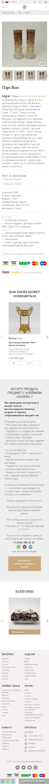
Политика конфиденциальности (34, 713)
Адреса (30, 732)
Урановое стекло (9, 667)
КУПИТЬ (30, 363)
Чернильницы (17, 632)
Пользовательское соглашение (32, 708)
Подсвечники (30, 676)
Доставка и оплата (32, 705)
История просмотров (10, 740)
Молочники (29, 670)
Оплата (6, 229)
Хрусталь (5, 661)
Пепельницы (30, 673)
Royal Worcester (8, 701)
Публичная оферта (32, 717)
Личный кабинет (9, 732)
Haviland (5, 698)
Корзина (5, 746)
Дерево (5, 676)
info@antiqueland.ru (35, 740)
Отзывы (28, 696)
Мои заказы (7, 735)
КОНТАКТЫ (31, 727)
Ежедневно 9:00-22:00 (36, 751)
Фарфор (5, 658)
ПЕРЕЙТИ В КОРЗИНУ (34, 781)
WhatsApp (31, 743)
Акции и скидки (31, 699)
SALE (27, 690)
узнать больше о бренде (32, 96)
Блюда (27, 658)
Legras (10, 96)
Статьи (27, 693)
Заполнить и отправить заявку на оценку (24, 563)
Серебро (5, 670)
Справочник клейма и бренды (11, 691)
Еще (26, 679)
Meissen (5, 695)
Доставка (7, 217)
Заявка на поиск (11, 183)
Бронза (5, 673)
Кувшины (29, 667)
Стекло (5, 664)
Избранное (6, 737)
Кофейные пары (31, 664)
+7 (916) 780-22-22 (23, 542)
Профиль (6, 743)
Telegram (31, 747)
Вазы (20, 13)
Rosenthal (6, 704)
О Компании (30, 720)
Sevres (5, 710)
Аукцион (28, 702)
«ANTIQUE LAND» (8, 13)
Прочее (5, 679)
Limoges (5, 712)
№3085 (27, 13)
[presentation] (2, 336)
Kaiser (4, 707)
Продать (5, 749)
